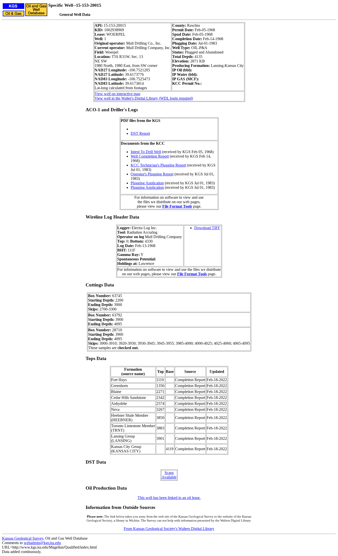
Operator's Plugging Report (152, 174)
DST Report (140, 133)
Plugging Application (147, 183)
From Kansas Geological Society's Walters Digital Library (169, 529)
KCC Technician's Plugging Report (158, 165)
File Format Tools (177, 206)
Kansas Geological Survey (22, 538)
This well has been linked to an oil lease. (169, 498)
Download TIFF (207, 228)
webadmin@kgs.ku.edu (42, 543)
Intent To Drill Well (146, 152)
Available (169, 477)
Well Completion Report (150, 156)
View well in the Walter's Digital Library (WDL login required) (144, 98)
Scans (169, 473)
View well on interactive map (117, 94)
